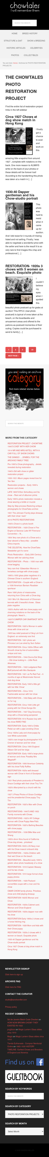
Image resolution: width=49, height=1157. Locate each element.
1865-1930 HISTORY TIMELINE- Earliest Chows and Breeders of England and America (24, 1049)
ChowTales (24, 7)
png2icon (11, 1029)
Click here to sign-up (14, 974)
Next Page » (13, 355)
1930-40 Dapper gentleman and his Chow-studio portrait (21, 195)
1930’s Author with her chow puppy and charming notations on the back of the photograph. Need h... (25, 612)
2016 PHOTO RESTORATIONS (21, 519)
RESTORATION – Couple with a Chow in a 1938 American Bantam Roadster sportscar (25, 585)
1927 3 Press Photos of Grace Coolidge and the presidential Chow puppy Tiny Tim (25, 797)
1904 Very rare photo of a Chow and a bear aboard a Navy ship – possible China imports (24, 540)
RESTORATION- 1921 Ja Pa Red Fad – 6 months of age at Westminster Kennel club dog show (25, 677)
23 (32, 349)
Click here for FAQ (13, 987)
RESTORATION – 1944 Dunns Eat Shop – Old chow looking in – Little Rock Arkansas (25, 660)
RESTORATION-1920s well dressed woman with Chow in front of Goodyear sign (24, 773)
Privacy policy (11, 1006)
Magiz (10, 1036)
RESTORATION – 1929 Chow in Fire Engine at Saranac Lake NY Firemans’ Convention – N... (24, 530)
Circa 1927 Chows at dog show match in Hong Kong (21, 119)
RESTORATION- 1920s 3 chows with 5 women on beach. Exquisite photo (24, 269)
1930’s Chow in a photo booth (20, 523)
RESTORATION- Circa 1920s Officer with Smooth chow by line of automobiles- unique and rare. (25, 650)
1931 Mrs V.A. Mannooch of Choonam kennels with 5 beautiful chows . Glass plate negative (24, 602)
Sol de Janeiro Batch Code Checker (22, 1019)
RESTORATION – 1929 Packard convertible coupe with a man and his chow (24, 883)
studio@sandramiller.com (16, 999)
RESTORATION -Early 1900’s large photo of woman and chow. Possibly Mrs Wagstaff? (25, 756)
